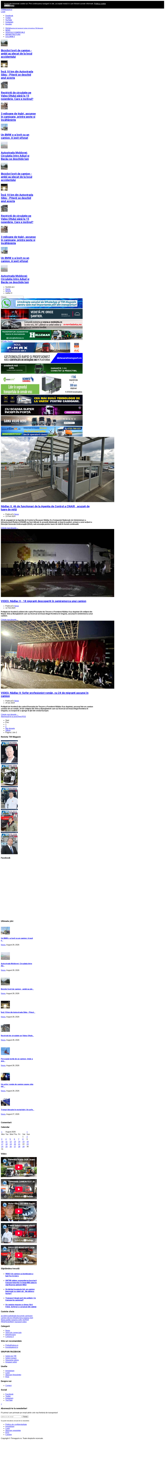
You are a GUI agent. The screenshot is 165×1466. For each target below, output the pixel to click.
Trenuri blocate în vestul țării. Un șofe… (17, 1110)
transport (18, 1322)
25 (7, 1147)
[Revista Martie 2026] (9, 854)
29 (23, 1147)
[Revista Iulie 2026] (9, 762)
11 (6, 1142)
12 (11, 1142)
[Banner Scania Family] (42, 415)
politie (8, 1320)
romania (14, 1320)
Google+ (8, 24)
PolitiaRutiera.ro (11, 1345)
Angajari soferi (11, 1362)
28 (19, 1147)
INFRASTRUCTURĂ (12, 34)
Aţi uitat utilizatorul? (13, 1465)
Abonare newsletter (13, 1430)
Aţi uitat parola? (11, 1463)
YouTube (8, 20)
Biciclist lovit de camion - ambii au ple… (17, 989)
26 (11, 1147)
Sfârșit (7, 730)
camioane (29, 1316)
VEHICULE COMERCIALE (15, 32)
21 (19, 1144)
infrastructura (17, 1318)
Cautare (8, 1434)
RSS (7, 1377)
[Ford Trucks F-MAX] (42, 352)
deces (9, 1318)
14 (19, 1142)
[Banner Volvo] (42, 425)
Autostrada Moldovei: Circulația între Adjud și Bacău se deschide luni (15, 113)
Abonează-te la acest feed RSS (13, 716)
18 (7, 1144)
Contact (8, 1385)
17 (2, 1144)
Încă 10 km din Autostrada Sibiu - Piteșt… (18, 1012)
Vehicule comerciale (13, 1333)
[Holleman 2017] (42, 339)
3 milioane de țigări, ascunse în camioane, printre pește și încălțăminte (18, 74)
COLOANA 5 (10, 37)
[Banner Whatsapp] (42, 308)
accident (4, 1316)
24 (2, 1147)
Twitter (8, 18)
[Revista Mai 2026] (9, 808)
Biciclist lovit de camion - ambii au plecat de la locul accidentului (16, 134)
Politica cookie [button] (100, 4)
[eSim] (42, 436)
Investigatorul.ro (11, 1347)
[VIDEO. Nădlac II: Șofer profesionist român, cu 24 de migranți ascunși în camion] (57, 688)
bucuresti (21, 1316)
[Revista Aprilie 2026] (9, 831)
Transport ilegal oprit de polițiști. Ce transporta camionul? (20, 1299)
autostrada (12, 1316)
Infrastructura (10, 1335)
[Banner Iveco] (42, 373)
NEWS (7, 30)
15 (23, 1142)
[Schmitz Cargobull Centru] (42, 394)
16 (28, 1142)
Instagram (9, 22)
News (16, 514)
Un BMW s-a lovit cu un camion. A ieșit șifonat (15, 94)
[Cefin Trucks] (7, 341)
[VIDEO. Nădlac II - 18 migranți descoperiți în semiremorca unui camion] (57, 596)
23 (28, 1144)
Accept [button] (7, 6)
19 (11, 1144)
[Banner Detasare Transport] (42, 362)
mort (31, 1318)
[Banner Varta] (42, 404)
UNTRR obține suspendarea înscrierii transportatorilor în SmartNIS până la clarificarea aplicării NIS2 (21, 1282)
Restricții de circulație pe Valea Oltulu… (17, 1036)
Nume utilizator (9, 1445)
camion (4, 1318)
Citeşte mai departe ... (9, 528)
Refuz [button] (12, 6)
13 (15, 1142)
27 (15, 1147)
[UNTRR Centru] (42, 329)
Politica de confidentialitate (16, 1424)
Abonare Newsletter (13, 1375)
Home (24, 28)
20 (15, 1144)
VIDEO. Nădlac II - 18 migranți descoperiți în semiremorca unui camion (43, 601)
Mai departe (10, 728)
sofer (20, 1320)
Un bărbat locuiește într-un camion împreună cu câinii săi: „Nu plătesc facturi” (20, 1291)
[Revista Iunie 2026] (9, 785)
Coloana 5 (9, 1337)
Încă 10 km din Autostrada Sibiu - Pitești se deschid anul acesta (17, 156)
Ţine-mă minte (11, 1453)
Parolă (5, 1449)
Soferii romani (10, 1358)
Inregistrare (9, 1371)
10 (2, 1142)
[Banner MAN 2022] (42, 318)
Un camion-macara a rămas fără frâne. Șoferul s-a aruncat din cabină (20, 1306)
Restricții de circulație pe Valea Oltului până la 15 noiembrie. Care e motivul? (17, 53)
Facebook (9, 16)
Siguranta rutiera (12, 1360)
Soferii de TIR (10, 1356)
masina (26, 1318)
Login (3, 12)
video (24, 1322)
